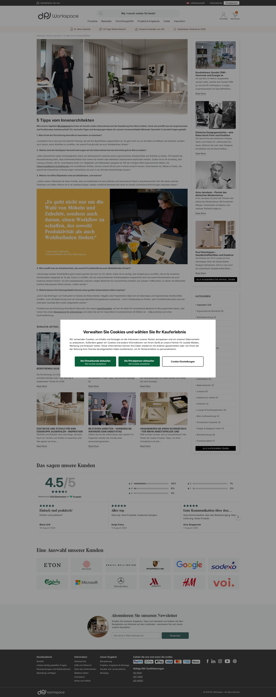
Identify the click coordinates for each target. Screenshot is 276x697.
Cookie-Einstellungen (183, 361)
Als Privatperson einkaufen (139, 362)
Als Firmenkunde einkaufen (95, 362)
